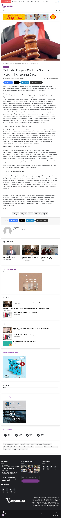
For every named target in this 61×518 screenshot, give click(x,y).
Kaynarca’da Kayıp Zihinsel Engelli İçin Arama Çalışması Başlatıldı (26, 1)
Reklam (51, 513)
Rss (54, 513)
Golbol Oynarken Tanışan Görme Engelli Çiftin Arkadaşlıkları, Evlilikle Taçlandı (48, 258)
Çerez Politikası (44, 513)
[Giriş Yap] (56, 10)
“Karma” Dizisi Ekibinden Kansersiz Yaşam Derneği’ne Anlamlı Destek (30, 257)
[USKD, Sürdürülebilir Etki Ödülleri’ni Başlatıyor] (7, 314)
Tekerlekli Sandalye (48, 446)
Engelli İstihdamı (47, 444)
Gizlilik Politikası (36, 513)
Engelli (24, 214)
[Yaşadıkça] (8, 6)
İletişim (58, 513)
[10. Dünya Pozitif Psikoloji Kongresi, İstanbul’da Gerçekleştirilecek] (7, 330)
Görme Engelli (14, 446)
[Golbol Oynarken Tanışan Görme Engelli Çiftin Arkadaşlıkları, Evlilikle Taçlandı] (49, 250)
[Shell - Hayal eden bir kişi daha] (30, 16)
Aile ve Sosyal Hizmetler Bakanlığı (11, 444)
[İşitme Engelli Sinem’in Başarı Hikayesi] (24, 470)
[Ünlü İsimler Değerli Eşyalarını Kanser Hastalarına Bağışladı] (30, 471)
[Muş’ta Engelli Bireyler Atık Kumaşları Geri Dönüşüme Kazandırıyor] (37, 471)
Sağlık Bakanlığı (39, 446)
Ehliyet (16, 214)
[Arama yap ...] (59, 10)
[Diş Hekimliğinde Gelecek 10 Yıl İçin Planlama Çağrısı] (11, 250)
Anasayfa (6, 63)
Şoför (45, 214)
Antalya (22, 444)
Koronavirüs (26, 446)
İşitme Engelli (24, 449)
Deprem (27, 444)
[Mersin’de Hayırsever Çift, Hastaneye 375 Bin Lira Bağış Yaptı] (30, 467)
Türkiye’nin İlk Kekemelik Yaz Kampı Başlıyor (24, 341)
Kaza (30, 214)
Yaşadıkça (17, 228)
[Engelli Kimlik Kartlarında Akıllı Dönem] (24, 466)
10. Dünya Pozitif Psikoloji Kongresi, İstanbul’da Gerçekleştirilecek (31, 328)
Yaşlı (56, 446)
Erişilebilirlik (6, 446)
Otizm (32, 446)
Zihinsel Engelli (7, 449)
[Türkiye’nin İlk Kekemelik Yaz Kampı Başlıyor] (7, 343)
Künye (30, 513)
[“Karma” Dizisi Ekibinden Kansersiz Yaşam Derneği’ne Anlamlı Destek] (30, 250)
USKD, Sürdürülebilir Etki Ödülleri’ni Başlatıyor (25, 312)
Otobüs (38, 214)
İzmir (19, 449)
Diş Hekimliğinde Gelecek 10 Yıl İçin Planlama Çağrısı (11, 256)
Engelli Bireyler (39, 444)
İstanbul (14, 449)
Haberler (12, 63)
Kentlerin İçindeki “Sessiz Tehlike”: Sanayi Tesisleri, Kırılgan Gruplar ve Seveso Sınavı (26, 308)
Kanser (20, 446)
